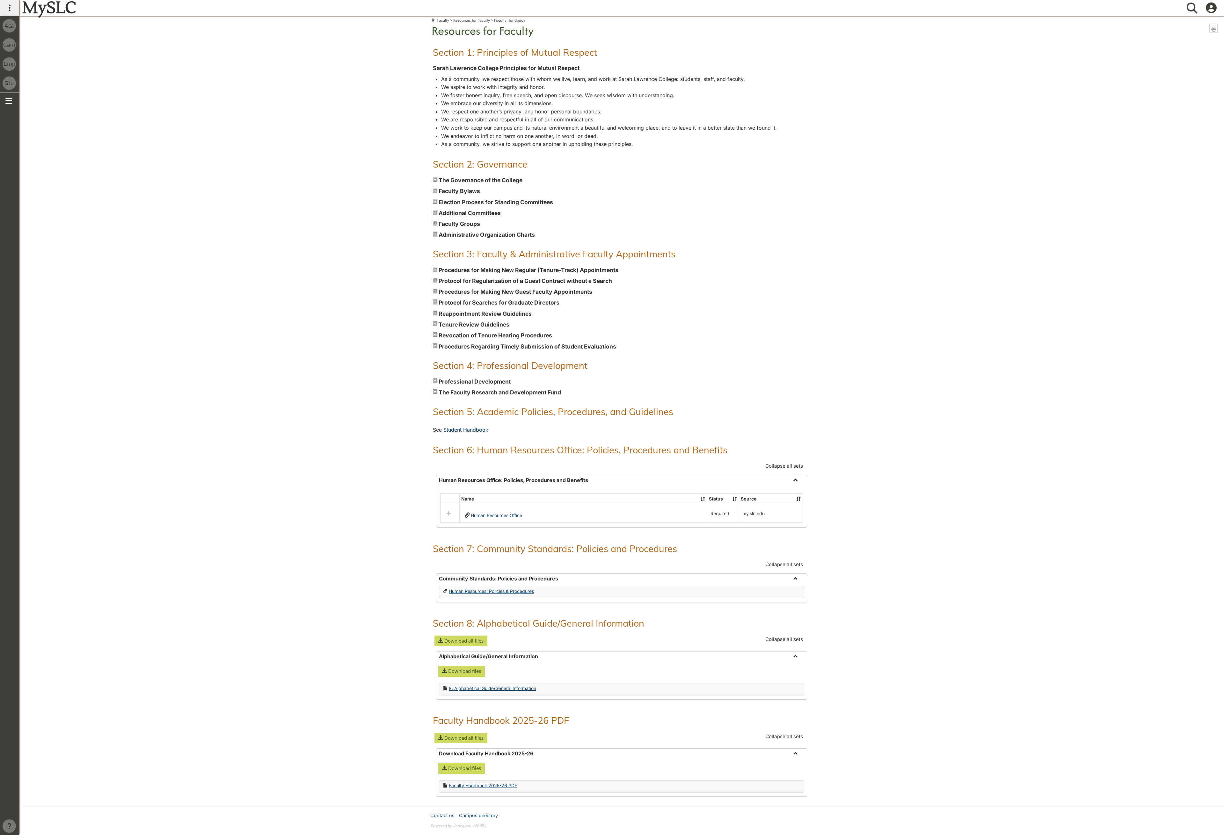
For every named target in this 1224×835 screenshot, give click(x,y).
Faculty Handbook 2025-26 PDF (501, 720)
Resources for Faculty (471, 20)
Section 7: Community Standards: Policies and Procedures (555, 548)
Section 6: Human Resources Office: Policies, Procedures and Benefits (580, 450)
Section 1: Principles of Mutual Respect (515, 52)
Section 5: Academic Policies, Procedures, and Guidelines (553, 411)
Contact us (442, 815)
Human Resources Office (496, 515)
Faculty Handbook (509, 20)
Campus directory (478, 815)
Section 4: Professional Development (510, 365)
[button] (703, 499)
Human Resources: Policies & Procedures (491, 591)
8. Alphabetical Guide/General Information (492, 688)
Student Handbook (465, 430)
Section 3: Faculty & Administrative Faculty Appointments (554, 254)
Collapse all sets (784, 466)
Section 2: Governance (480, 164)
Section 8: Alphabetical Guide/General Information (538, 623)
